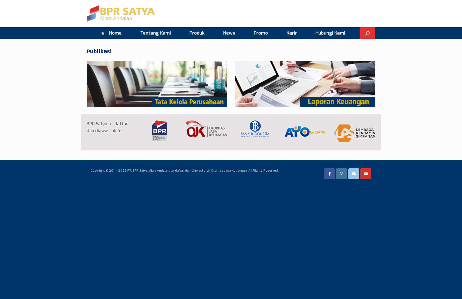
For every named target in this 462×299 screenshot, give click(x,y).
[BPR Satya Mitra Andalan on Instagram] (341, 173)
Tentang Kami (155, 33)
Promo (261, 33)
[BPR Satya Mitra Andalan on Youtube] (365, 173)
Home (115, 33)
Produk (197, 33)
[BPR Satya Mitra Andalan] (121, 13)
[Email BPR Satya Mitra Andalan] (353, 173)
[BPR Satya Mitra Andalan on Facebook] (329, 173)
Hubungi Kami (330, 33)
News (229, 33)
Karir (292, 33)
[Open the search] (367, 33)
